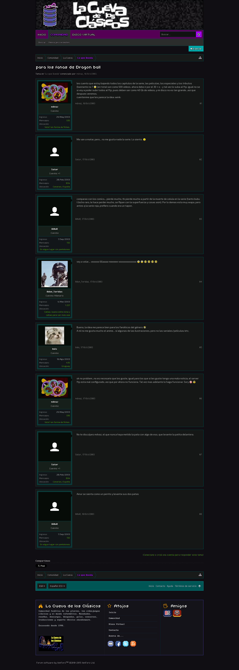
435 (68, 362)
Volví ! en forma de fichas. (57, 127)
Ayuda (170, 586)
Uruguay (66, 366)
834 (68, 183)
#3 (200, 218)
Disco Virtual (84, 34)
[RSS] (133, 646)
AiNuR (54, 228)
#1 (201, 103)
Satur (54, 169)
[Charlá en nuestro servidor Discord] (110, 646)
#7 (200, 454)
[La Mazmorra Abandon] (177, 616)
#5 (200, 347)
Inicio (42, 34)
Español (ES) (56, 586)
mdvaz (79, 73)
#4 (200, 281)
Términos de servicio (185, 586)
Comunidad (59, 34)
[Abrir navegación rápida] (200, 57)
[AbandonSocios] (167, 616)
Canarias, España (61, 186)
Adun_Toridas (54, 291)
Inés (54, 348)
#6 (200, 398)
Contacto (160, 586)
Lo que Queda (52, 73)
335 (68, 120)
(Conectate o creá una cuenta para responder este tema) (173, 554)
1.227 (67, 305)
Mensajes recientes (59, 42)
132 (68, 242)
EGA (41, 586)
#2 (200, 159)
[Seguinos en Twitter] (125, 646)
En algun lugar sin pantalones (55, 249)
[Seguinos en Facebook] (118, 646)
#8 (200, 514)
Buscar (42, 42)
